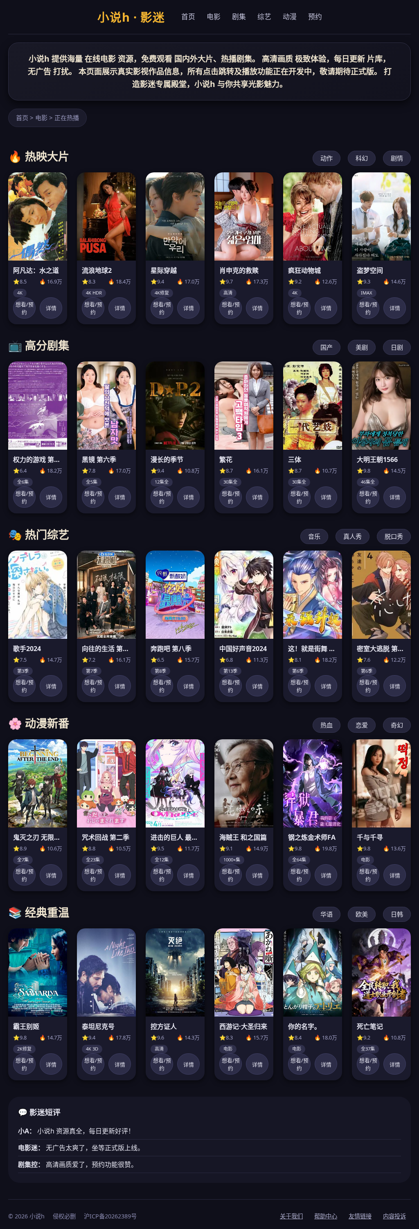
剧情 (397, 158)
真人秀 (352, 536)
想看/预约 (25, 308)
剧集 (239, 16)
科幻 (362, 158)
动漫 (290, 16)
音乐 (314, 536)
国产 (326, 347)
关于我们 (291, 1216)
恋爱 (362, 725)
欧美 (362, 914)
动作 (326, 158)
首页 (188, 16)
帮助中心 (325, 1216)
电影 (214, 16)
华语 (326, 914)
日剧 (397, 347)
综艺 (264, 16)
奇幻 (397, 725)
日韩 (397, 914)
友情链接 (360, 1216)
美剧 (362, 347)
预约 (315, 16)
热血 (326, 725)
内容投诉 (394, 1216)
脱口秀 (394, 536)
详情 (51, 308)
